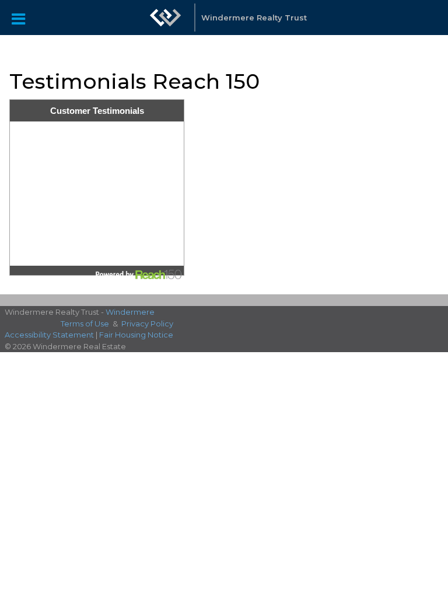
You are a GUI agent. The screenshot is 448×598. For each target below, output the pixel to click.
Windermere (130, 312)
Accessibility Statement (49, 334)
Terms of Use (85, 323)
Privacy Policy (147, 323)
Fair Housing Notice (136, 334)
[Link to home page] (165, 17)
